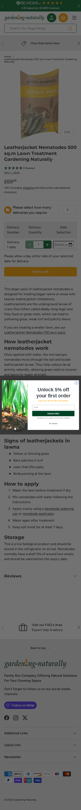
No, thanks (53, 423)
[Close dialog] (76, 382)
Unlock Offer (53, 413)
